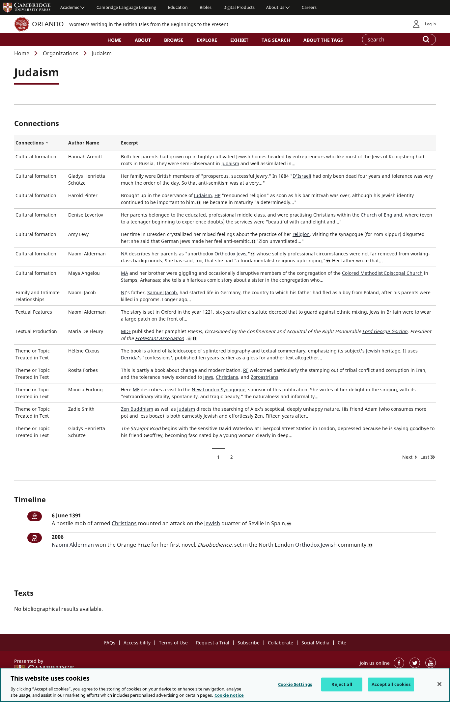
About (143, 40)
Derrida (129, 357)
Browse (173, 40)
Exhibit (239, 40)
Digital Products (239, 7)
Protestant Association (159, 338)
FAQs (109, 642)
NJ (123, 292)
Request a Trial (212, 642)
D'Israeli (302, 176)
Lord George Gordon (385, 331)
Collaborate (280, 642)
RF (245, 370)
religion (301, 234)
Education (178, 7)
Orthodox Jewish (316, 544)
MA (124, 273)
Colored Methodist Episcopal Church (382, 273)
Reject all (341, 684)
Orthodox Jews (230, 253)
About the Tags (323, 40)
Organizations (60, 53)
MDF (126, 331)
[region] (225, 685)
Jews (208, 377)
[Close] (439, 684)
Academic (69, 7)
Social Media (315, 642)
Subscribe (249, 642)
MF (136, 389)
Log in (430, 24)
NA (124, 253)
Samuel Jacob (162, 292)
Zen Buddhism (137, 409)
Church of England (381, 215)
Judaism (230, 163)
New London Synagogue (218, 389)
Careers (309, 7)
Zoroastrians (264, 377)
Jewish (373, 351)
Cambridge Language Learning (126, 7)
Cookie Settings (295, 684)
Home (114, 40)
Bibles (205, 7)
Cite (342, 642)
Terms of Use (173, 642)
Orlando (48, 23)
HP (217, 195)
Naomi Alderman (73, 544)
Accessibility (137, 642)
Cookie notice (229, 695)
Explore (207, 40)
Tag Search (276, 40)
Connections (40, 143)
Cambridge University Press (27, 7)
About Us (275, 7)
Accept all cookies (391, 684)
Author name (83, 143)
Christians (227, 377)
